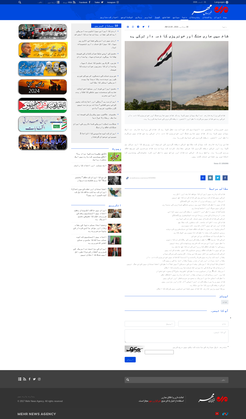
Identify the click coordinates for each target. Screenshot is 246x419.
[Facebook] (29, 379)
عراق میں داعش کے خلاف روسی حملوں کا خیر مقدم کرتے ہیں (195, 250)
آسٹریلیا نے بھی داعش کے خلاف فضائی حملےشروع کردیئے (195, 229)
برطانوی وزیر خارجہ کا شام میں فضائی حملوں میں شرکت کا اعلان (191, 289)
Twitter (97, 2)
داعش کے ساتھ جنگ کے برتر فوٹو (208, 236)
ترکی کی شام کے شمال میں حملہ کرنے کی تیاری (200, 219)
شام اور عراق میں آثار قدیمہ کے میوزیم (203, 225)
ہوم (225, 17)
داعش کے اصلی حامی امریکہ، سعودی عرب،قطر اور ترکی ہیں (194, 278)
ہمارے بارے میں (26, 396)
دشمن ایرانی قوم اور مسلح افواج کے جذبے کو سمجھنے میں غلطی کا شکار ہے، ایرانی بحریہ (95, 92)
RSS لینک (67, 2)
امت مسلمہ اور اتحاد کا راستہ (90, 165)
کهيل (157, 17)
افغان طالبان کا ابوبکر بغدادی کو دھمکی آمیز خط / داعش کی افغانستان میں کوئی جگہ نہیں (176, 264)
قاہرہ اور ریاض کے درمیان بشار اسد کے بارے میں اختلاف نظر (193, 274)
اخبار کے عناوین (109, 17)
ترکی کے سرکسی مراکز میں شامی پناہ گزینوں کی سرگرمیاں (194, 254)
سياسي (176, 17)
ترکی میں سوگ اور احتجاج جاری (208, 208)
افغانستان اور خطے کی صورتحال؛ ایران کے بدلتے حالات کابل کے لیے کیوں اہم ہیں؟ (89, 192)
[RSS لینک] (24, 379)
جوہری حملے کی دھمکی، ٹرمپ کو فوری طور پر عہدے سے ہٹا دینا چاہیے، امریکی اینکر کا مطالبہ (96, 79)
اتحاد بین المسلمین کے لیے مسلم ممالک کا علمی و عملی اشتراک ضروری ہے (91, 240)
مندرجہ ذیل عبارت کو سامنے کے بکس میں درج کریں (200, 347)
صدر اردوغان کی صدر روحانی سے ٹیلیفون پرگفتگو (198, 215)
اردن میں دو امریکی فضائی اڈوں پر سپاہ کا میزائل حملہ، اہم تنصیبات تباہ (97, 44)
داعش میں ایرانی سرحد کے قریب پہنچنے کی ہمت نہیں (197, 243)
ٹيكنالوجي (127, 17)
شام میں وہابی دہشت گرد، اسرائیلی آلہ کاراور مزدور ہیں (193, 282)
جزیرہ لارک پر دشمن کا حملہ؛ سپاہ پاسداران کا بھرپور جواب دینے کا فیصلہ (97, 66)
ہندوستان (194, 17)
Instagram (111, 2)
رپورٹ (116, 148)
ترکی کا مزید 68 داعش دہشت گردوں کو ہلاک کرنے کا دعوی (195, 239)
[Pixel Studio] (215, 413)
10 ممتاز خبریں (106, 25)
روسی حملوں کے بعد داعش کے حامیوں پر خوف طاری (199, 232)
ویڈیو (138, 17)
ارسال (130, 359)
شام (225, 302)
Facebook (83, 2)
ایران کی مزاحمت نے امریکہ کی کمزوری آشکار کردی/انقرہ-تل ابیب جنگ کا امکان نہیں (90, 252)
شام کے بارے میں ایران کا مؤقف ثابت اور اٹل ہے (199, 194)
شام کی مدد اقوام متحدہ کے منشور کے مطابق (201, 222)
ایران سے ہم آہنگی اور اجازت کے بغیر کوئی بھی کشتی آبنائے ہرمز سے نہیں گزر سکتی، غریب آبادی (95, 105)
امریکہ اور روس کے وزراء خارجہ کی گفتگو (202, 201)
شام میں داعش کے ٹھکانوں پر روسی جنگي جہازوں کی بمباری (193, 204)
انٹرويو (114, 205)
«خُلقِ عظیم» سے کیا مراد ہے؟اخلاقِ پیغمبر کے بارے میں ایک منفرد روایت (91, 157)
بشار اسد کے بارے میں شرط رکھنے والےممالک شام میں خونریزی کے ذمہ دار (185, 257)
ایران (217, 17)
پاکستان (207, 17)
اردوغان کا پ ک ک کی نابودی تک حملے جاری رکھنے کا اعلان (194, 267)
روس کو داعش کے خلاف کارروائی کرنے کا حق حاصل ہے (198, 247)
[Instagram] (39, 379)
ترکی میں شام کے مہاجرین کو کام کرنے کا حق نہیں (198, 197)
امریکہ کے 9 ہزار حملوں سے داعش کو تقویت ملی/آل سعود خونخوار (190, 271)
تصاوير (148, 17)
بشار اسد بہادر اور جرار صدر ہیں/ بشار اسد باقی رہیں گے (194, 260)
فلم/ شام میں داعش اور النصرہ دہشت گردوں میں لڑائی (196, 212)
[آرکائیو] (20, 379)
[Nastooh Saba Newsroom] (223, 413)
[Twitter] (34, 379)
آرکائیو (52, 2)
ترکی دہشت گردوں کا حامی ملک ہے (207, 285)
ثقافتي (166, 17)
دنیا (184, 17)
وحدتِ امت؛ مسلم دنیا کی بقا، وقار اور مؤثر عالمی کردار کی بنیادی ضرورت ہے (90, 228)
